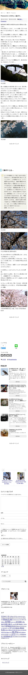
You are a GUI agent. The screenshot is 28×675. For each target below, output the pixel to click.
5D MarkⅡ (4, 616)
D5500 (12, 622)
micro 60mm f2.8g (10, 630)
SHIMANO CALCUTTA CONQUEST (15, 430)
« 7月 (2, 566)
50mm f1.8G (7, 619)
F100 (3, 628)
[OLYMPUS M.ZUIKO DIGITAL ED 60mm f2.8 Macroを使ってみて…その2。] (4, 388)
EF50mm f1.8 (18, 626)
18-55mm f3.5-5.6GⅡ (21, 616)
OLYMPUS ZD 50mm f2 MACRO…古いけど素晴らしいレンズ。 (17, 401)
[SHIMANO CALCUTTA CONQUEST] (4, 432)
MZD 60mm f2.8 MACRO (20, 630)
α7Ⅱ (8, 638)
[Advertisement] (14, 155)
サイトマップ (5, 662)
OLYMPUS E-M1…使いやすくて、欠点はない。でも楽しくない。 (17, 370)
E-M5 (13, 624)
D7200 (19, 622)
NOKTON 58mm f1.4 (6, 632)
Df (22, 622)
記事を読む (18, 381)
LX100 (4, 359)
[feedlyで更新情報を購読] (7, 355)
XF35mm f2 (8, 636)
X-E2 (6, 634)
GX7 (8, 628)
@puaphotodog (12, 359)
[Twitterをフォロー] (2, 355)
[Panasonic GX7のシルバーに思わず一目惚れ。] (4, 417)
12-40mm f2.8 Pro (13, 616)
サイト (2, 523)
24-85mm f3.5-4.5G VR (6, 617)
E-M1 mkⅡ (8, 624)
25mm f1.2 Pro (14, 617)
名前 (2, 512)
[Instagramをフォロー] (5, 355)
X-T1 (13, 634)
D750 (7, 621)
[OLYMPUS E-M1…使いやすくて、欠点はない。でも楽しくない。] (4, 372)
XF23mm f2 (18, 634)
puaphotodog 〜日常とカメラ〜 (11, 2)
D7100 (14, 622)
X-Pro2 (10, 634)
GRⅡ (6, 628)
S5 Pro (15, 632)
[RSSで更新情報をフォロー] (10, 355)
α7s (6, 638)
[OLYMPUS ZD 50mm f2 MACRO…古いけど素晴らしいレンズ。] (4, 402)
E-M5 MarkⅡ (19, 624)
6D (8, 616)
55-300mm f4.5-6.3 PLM (17, 619)
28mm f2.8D (20, 617)
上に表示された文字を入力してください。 (12, 538)
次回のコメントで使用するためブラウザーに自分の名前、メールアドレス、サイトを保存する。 (13, 531)
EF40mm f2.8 (10, 626)
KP (10, 628)
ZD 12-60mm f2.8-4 (17, 636)
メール (2, 518)
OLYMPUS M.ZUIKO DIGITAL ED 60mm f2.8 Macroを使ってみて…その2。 (17, 387)
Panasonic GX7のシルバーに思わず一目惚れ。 (17, 415)
